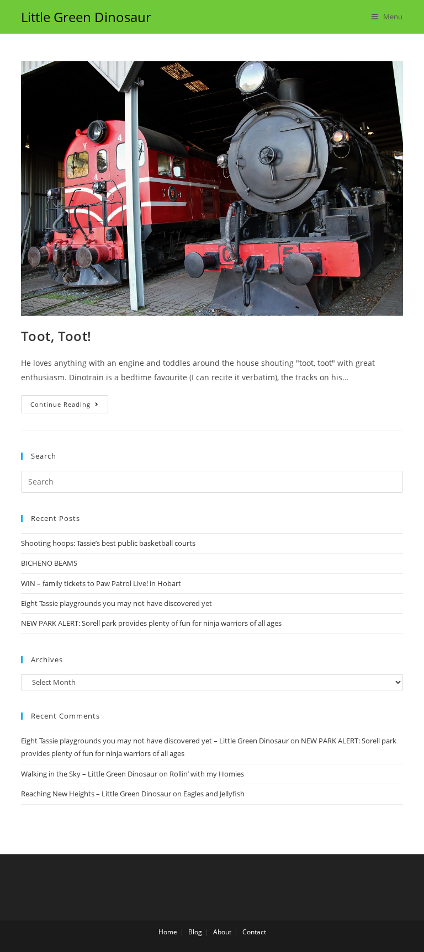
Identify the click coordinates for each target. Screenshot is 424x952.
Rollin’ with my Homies (206, 774)
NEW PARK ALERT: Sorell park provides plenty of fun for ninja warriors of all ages (151, 623)
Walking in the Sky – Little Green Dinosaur (89, 774)
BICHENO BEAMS (49, 563)
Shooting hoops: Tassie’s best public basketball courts (108, 543)
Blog (195, 932)
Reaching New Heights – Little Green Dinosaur (96, 794)
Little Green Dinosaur (86, 17)
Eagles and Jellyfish (214, 794)
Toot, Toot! (56, 336)
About (222, 932)
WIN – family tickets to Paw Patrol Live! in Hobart (101, 583)
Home (167, 932)
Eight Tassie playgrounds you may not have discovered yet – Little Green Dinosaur (155, 741)
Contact (254, 932)
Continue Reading (60, 404)
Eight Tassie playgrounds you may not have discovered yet (116, 603)
